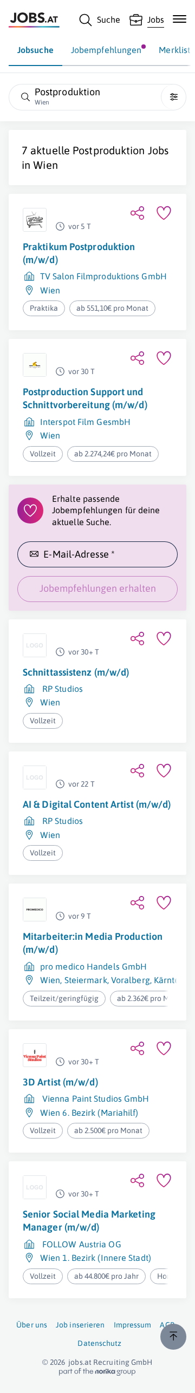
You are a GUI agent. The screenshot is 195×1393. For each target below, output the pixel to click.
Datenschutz (99, 1343)
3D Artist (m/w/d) (60, 1082)
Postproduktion (109, 150)
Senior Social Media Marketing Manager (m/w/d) (89, 1220)
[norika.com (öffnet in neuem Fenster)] (97, 1372)
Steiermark (85, 980)
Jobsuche (35, 50)
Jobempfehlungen (106, 50)
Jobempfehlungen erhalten (98, 588)
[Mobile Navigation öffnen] (179, 19)
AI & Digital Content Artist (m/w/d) (97, 804)
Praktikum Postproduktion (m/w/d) (79, 253)
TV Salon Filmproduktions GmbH (103, 276)
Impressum (133, 1324)
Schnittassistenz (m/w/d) (76, 672)
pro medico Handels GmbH (93, 966)
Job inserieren (80, 1324)
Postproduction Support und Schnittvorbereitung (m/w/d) (85, 398)
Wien (45, 165)
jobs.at (80, 1362)
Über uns (31, 1324)
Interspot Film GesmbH (85, 422)
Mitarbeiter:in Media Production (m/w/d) (92, 943)
